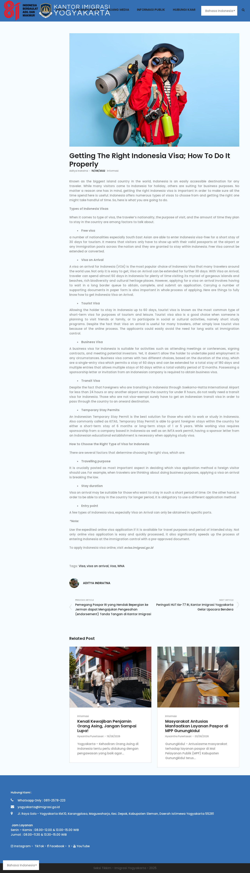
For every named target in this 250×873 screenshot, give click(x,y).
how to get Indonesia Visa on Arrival (105, 295)
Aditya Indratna (78, 170)
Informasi (113, 170)
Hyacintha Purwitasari (90, 736)
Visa (82, 566)
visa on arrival (98, 566)
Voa (113, 566)
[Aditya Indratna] (74, 583)
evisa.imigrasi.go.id (138, 548)
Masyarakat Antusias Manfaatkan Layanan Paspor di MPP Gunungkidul (196, 726)
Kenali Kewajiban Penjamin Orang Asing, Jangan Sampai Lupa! (106, 726)
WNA (120, 566)
